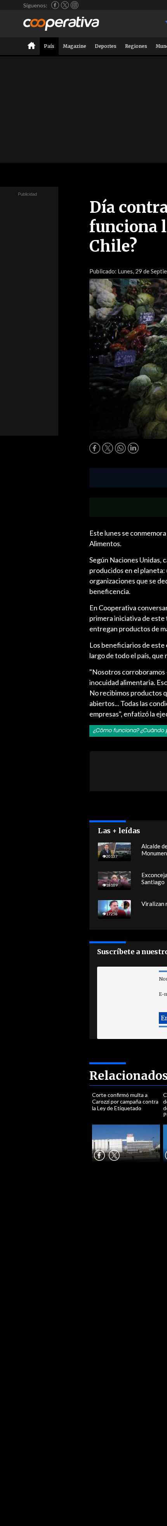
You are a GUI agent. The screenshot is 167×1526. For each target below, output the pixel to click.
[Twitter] (65, 5)
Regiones (136, 46)
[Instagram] (74, 5)
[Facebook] (55, 5)
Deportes (106, 46)
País (49, 46)
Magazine (74, 46)
